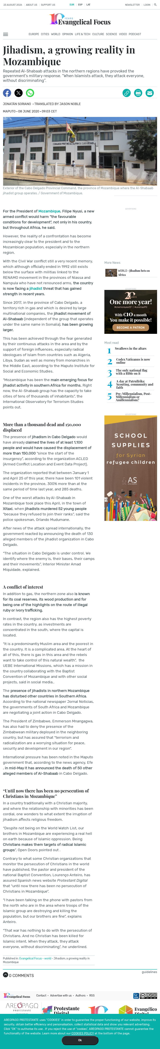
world (47, 958)
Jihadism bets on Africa (134, 273)
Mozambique (49, 211)
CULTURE (98, 34)
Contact (41, 995)
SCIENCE (111, 34)
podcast (135, 34)
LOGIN (147, 5)
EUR (72, 4)
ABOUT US (31, 5)
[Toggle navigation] (7, 34)
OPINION (67, 34)
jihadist (35, 288)
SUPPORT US (48, 5)
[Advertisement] (132, 234)
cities (45, 34)
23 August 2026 (13, 5)
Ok (80, 1040)
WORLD (55, 34)
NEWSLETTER (132, 5)
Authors (80, 995)
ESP (80, 4)
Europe (34, 34)
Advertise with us (61, 995)
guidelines (149, 972)
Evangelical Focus (30, 958)
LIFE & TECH (82, 34)
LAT (88, 4)
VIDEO (123, 34)
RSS (92, 995)
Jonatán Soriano (17, 104)
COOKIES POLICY (82, 1033)
